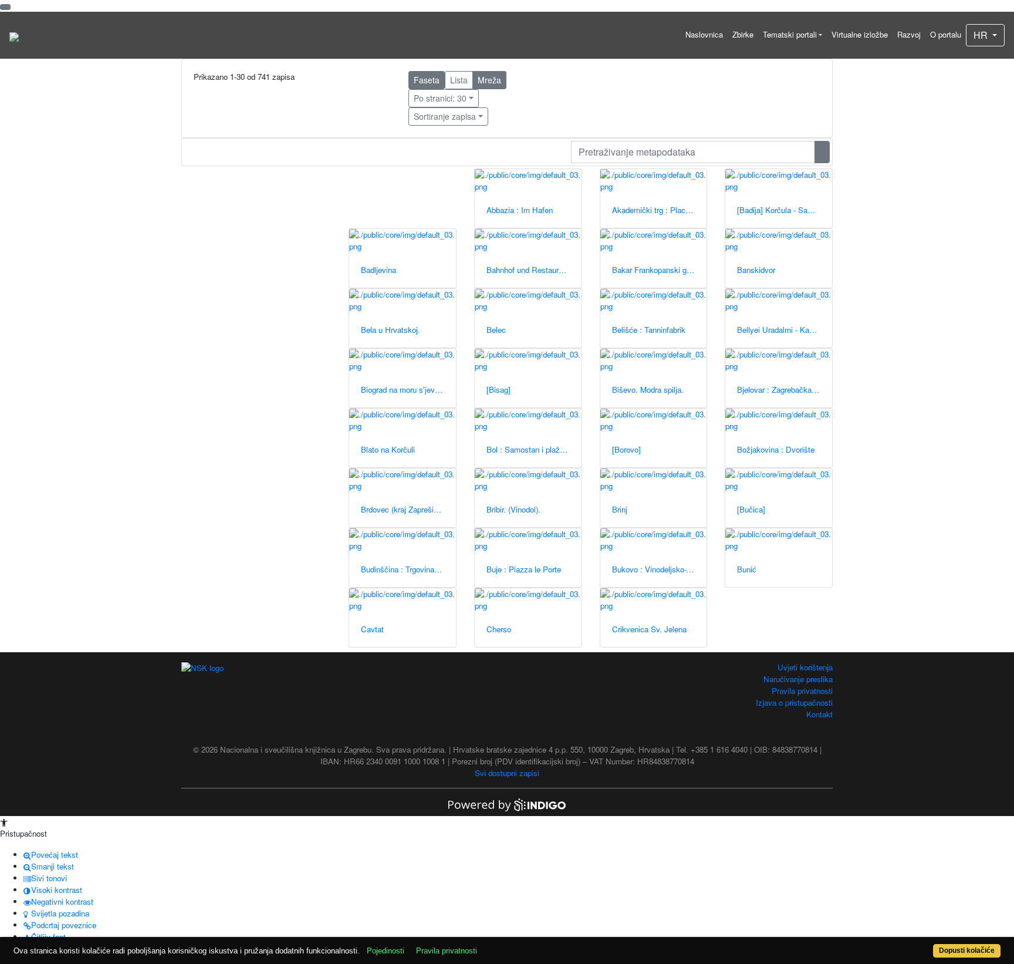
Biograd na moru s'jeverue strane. (408, 389)
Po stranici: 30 (440, 98)
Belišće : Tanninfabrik (648, 329)
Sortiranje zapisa (445, 116)
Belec (496, 329)
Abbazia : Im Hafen (519, 209)
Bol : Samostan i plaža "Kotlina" (534, 449)
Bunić (746, 569)
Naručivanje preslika (798, 679)
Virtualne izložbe (860, 34)
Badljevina (378, 269)
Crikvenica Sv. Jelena (649, 629)
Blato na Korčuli (388, 449)
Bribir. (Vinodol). (513, 509)
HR (982, 35)
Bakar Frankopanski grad (654, 269)
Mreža (489, 80)
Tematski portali (790, 34)
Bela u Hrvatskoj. (390, 329)
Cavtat (372, 629)
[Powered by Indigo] (507, 803)
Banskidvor (756, 269)
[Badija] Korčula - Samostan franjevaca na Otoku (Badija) (784, 209)
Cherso (498, 629)
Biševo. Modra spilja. (648, 389)
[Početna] (14, 35)
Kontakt (819, 714)
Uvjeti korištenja (805, 667)
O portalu (945, 34)
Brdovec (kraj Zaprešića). (404, 509)
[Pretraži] (822, 152)
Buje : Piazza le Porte (523, 569)
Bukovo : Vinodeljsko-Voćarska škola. (659, 569)
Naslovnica (704, 34)
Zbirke (742, 34)
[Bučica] (751, 509)
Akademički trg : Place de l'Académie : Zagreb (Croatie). (659, 209)
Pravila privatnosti (802, 690)
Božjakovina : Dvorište (775, 449)
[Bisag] (498, 389)
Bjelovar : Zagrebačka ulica (783, 389)
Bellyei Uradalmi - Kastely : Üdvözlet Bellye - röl (784, 329)
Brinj (619, 509)
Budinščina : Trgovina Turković (408, 569)
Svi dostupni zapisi (507, 772)
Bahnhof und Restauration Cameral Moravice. (534, 269)
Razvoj (909, 34)
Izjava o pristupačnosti (794, 702)
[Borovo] (626, 449)
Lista (459, 80)
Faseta (427, 80)
